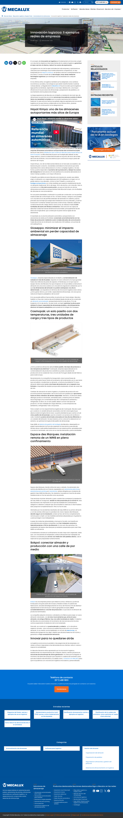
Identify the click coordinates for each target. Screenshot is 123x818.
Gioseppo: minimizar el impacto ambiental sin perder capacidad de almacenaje (15, 82)
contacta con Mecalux (70, 658)
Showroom (100, 9)
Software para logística (53, 748)
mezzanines (53, 491)
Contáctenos (61, 689)
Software (74, 9)
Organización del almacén (95, 753)
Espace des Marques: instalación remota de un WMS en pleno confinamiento (15, 97)
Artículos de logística (80, 797)
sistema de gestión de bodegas (50, 424)
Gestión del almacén (91, 748)
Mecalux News (84, 9)
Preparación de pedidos (94, 757)
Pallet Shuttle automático (62, 798)
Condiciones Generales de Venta (92, 815)
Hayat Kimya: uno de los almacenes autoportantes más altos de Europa (15, 75)
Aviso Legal (50, 815)
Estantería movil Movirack (62, 790)
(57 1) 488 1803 (61, 680)
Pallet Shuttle (58, 796)
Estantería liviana (59, 792)
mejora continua (47, 72)
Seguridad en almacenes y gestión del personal (98, 762)
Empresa (117, 9)
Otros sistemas (39, 803)
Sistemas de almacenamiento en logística (100, 768)
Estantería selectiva (60, 794)
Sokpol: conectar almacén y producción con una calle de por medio (14, 104)
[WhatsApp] (19, 63)
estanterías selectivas (72, 489)
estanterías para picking (38, 491)
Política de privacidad (62, 815)
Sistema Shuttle (59, 800)
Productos (65, 9)
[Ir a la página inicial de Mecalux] (2, 16)
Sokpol (32, 601)
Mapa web (75, 815)
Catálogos (77, 804)
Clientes (93, 9)
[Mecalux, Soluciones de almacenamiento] (16, 12)
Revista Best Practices (80, 799)
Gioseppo (33, 278)
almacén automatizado (40, 301)
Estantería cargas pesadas (42, 799)
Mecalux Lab (109, 9)
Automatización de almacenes (16, 748)
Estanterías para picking (42, 801)
